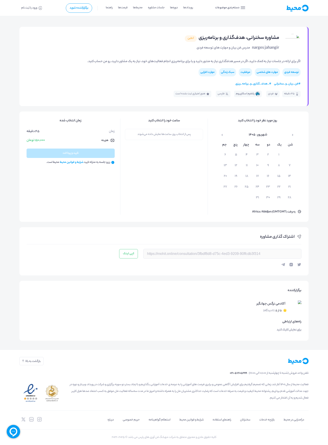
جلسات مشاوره (156, 7)
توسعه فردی (291, 72)
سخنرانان (245, 420)
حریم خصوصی (131, 420)
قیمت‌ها (123, 7)
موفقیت (245, 72)
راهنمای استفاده (222, 420)
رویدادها (188, 7)
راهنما (109, 7)
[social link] (39, 419)
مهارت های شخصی (267, 72)
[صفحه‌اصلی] (287, 8)
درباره (111, 420)
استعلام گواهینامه (159, 420)
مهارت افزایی (207, 72)
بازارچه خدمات (267, 420)
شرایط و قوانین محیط (191, 420)
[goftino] (13, 431)
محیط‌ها (138, 7)
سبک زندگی (227, 72)
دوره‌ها (174, 7)
